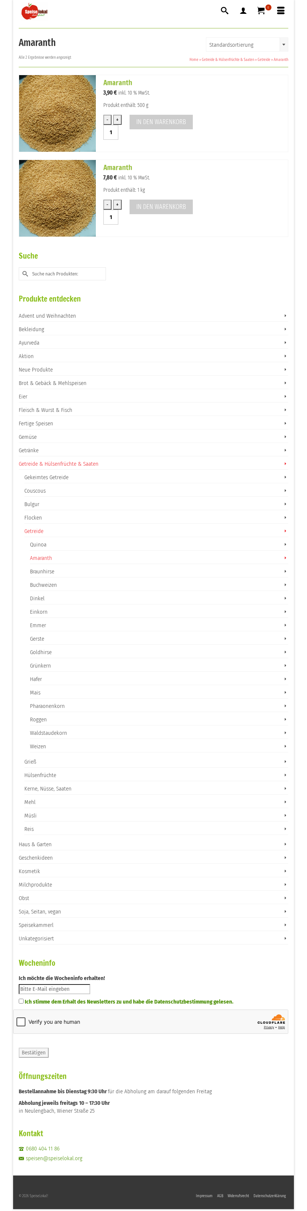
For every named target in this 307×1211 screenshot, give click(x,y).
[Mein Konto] (243, 11)
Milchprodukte (35, 884)
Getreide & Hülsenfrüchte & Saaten (58, 463)
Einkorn (39, 611)
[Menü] (280, 11)
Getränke (29, 450)
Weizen (38, 746)
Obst (24, 898)
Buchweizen (43, 585)
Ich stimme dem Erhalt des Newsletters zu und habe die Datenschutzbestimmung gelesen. (129, 1001)
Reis (29, 829)
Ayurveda (29, 342)
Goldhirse (41, 652)
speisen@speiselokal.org (54, 1158)
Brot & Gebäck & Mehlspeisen (52, 383)
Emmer (38, 625)
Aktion (26, 356)
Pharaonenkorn (47, 706)
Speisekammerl (36, 925)
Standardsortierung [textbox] (231, 44)
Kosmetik (29, 871)
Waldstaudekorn (48, 733)
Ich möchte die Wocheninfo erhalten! (62, 978)
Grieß (30, 761)
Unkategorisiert (36, 938)
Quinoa (38, 544)
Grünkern (40, 665)
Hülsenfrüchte (40, 775)
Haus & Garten (35, 844)
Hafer (36, 679)
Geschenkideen (36, 857)
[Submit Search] (24, 273)
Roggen (38, 719)
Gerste (37, 638)
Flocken (33, 517)
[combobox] (247, 44)
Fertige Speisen (36, 423)
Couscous (35, 490)
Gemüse (28, 437)
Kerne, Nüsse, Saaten (48, 788)
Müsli (30, 815)
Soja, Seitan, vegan (40, 911)
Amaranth (41, 558)
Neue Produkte (36, 369)
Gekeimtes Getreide (46, 477)
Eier (23, 396)
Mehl (30, 802)
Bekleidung (31, 329)
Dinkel (37, 598)
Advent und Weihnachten (47, 315)
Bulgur (31, 504)
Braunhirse (42, 571)
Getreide (33, 531)
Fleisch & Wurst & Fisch (45, 410)
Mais (35, 692)
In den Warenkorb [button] (161, 122)
